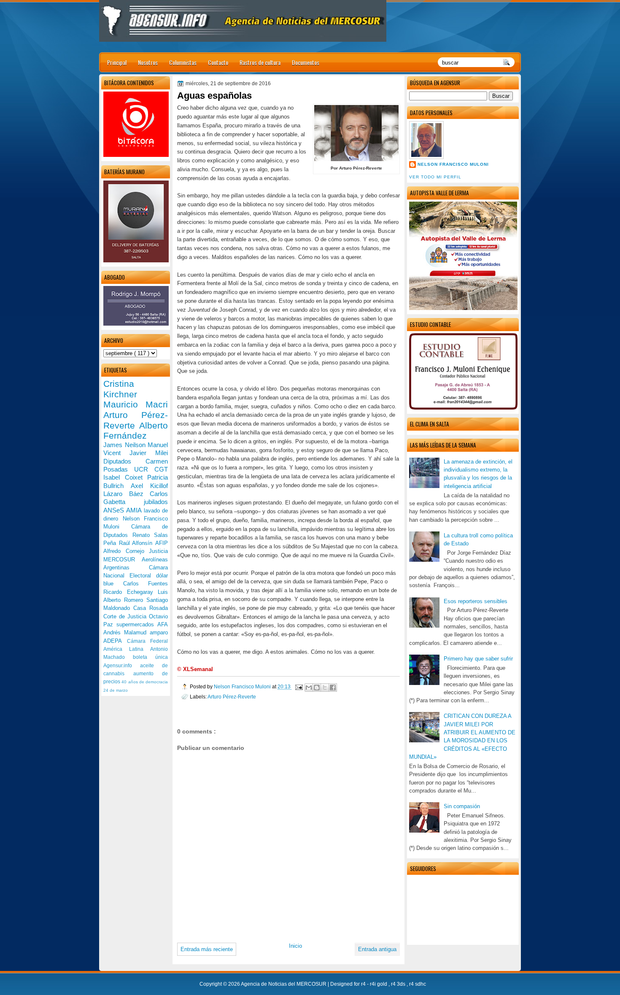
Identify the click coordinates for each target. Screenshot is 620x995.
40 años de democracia (144, 682)
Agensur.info (121, 665)
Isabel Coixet (125, 477)
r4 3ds (399, 984)
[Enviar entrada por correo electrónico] (298, 686)
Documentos (305, 62)
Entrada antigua (377, 949)
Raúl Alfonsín (137, 543)
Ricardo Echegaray (130, 592)
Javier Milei (148, 452)
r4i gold (379, 984)
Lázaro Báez (126, 493)
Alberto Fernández (135, 431)
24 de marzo (115, 690)
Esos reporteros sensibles (475, 601)
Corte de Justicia (126, 616)
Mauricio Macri (135, 404)
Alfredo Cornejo (126, 551)
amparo (159, 632)
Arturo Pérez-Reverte (232, 696)
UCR (144, 469)
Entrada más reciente (207, 949)
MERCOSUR (122, 559)
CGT (161, 469)
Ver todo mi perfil (435, 177)
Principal (117, 62)
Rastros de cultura (260, 62)
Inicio (295, 946)
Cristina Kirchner (120, 389)
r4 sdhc (417, 984)
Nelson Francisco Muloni (453, 164)
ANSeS (114, 510)
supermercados (136, 624)
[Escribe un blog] (317, 687)
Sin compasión (462, 806)
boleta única (150, 657)
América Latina (126, 649)
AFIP (161, 543)
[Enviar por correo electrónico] (309, 687)
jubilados (156, 501)
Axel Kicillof (149, 485)
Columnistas (183, 62)
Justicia (158, 551)
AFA (162, 624)
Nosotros (148, 62)
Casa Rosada (150, 608)
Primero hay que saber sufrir (478, 658)
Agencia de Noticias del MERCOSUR (284, 984)
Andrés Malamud (126, 632)
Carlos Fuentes (145, 583)
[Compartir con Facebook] (333, 687)
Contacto (218, 62)
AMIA (134, 510)
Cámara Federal (147, 641)
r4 (364, 984)
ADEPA (115, 641)
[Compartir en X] (325, 687)
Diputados (124, 461)
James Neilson (125, 444)
